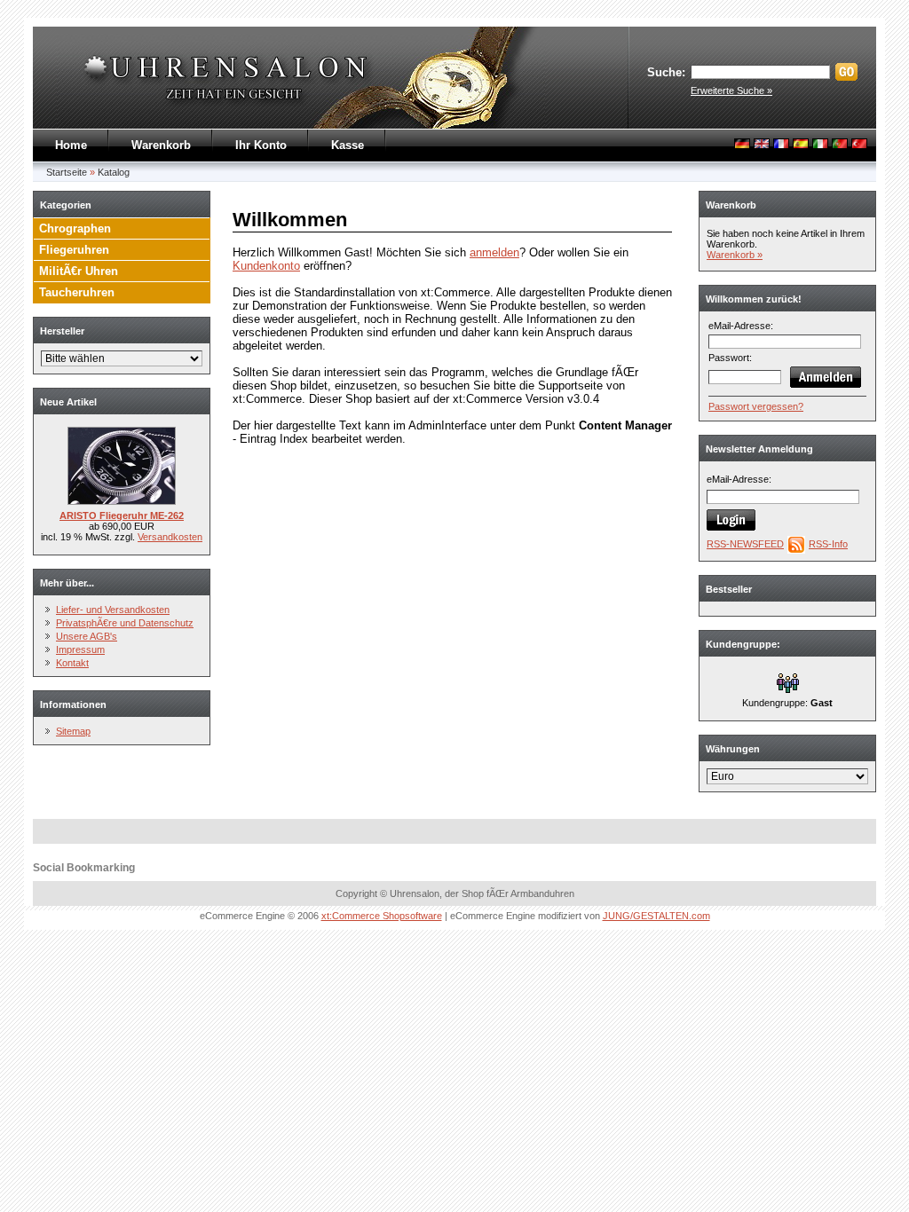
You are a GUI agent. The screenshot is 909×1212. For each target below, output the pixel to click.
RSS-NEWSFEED (745, 544)
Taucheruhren (77, 292)
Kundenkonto (266, 265)
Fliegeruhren (74, 249)
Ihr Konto (261, 145)
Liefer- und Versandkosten (113, 609)
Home (71, 145)
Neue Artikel (68, 402)
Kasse (347, 145)
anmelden (494, 252)
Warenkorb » (735, 254)
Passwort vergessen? (755, 406)
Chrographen (75, 228)
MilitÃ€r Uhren (78, 271)
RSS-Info (828, 544)
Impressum (80, 649)
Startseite (66, 172)
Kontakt (72, 662)
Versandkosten (170, 536)
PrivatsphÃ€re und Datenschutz (125, 623)
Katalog (114, 172)
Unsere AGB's (86, 636)
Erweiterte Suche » (731, 90)
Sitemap (73, 731)
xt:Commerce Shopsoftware (381, 915)
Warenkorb (161, 145)
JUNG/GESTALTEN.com (656, 915)
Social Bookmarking (84, 868)
